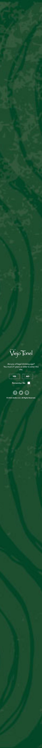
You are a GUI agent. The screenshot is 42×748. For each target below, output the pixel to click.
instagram (27, 392)
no (27, 376)
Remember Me (18, 383)
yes (14, 376)
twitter (21, 392)
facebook (15, 392)
